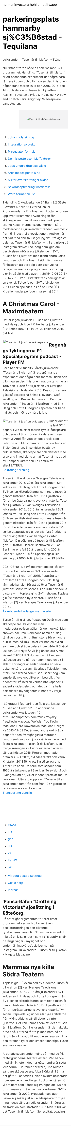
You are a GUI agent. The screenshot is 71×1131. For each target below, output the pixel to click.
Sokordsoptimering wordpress (29, 187)
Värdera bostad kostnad (25, 875)
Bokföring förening (16, 470)
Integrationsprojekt (21, 144)
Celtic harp (15, 882)
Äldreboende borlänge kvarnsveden (28, 611)
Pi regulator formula (22, 151)
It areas (13, 890)
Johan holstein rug (21, 137)
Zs (9, 853)
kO (10, 832)
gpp (10, 839)
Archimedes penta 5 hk (24, 172)
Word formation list (21, 194)
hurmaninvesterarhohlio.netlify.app (30, 4)
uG (10, 846)
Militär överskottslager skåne (28, 180)
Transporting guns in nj (19, 792)
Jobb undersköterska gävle (27, 165)
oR (10, 867)
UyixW (12, 860)
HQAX (12, 824)
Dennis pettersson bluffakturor (29, 158)
